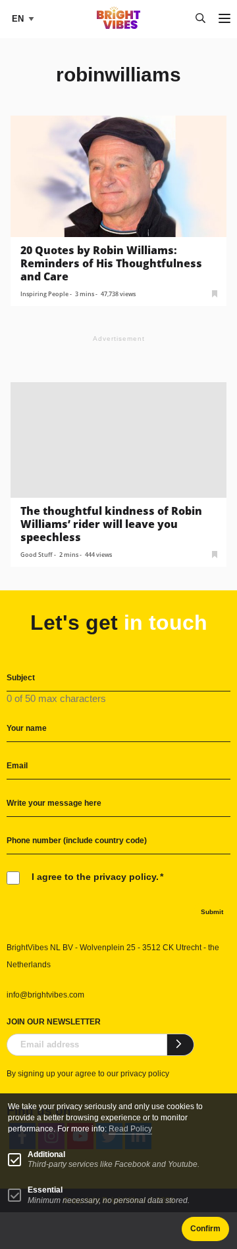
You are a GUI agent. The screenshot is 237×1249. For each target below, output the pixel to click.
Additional (46, 1154)
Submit (212, 911)
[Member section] (214, 292)
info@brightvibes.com (45, 994)
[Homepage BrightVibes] (119, 25)
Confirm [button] (205, 1228)
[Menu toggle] (224, 19)
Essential (45, 1189)
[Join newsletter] (180, 1045)
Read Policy (130, 1128)
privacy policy (144, 1073)
